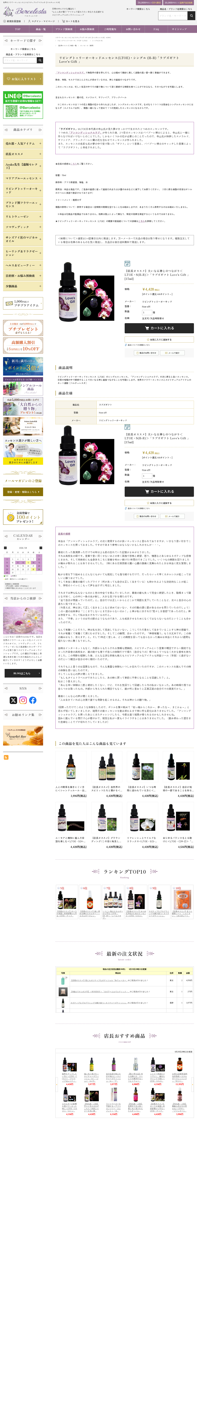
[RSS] (6, 758)
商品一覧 (41, 29)
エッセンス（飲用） (87, 45)
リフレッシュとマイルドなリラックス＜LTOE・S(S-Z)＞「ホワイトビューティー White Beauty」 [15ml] (142, 839)
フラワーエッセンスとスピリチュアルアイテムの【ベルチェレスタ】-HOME (83, 37)
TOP (17, 29)
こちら (73, 163)
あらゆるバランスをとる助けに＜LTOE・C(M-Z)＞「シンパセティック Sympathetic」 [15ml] (178, 839)
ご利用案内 (110, 29)
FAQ (156, 29)
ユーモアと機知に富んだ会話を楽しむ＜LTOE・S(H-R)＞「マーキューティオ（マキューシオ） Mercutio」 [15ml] (70, 839)
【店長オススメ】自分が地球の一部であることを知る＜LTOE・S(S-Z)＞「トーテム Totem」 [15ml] (178, 788)
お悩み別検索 (87, 29)
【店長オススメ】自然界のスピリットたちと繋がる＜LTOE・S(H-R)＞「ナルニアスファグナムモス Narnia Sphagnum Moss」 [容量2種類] (106, 788)
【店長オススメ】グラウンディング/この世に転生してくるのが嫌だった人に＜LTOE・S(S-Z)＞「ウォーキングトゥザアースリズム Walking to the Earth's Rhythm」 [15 (106, 839)
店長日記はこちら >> (23, 673)
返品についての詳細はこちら (139, 345)
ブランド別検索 (63, 29)
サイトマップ (179, 29)
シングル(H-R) (97, 41)
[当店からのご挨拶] (23, 620)
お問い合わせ (133, 29)
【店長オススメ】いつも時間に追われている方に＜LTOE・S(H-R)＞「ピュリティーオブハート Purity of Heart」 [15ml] (142, 788)
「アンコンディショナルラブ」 (70, 72)
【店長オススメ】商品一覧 (67, 45)
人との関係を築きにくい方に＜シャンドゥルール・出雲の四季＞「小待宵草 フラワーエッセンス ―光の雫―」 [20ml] (70, 788)
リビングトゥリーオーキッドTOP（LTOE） (72, 41)
